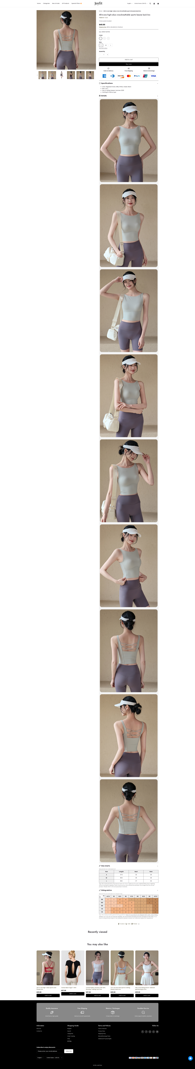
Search (69, 1031)
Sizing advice (106, 890)
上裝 (106, 17)
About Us (39, 1028)
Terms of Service (102, 1028)
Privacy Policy (101, 1031)
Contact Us (39, 1031)
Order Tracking (71, 1036)
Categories (70, 1033)
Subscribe (69, 1051)
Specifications (107, 83)
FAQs (68, 1038)
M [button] (105, 45)
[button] (150, 3)
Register (69, 1028)
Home (100, 11)
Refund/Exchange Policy (104, 1036)
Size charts (105, 866)
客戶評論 (69, 1041)
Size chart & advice (103, 48)
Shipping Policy (102, 1033)
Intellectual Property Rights (104, 1038)
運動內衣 (102, 17)
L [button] (110, 45)
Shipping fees (102, 27)
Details (104, 96)
